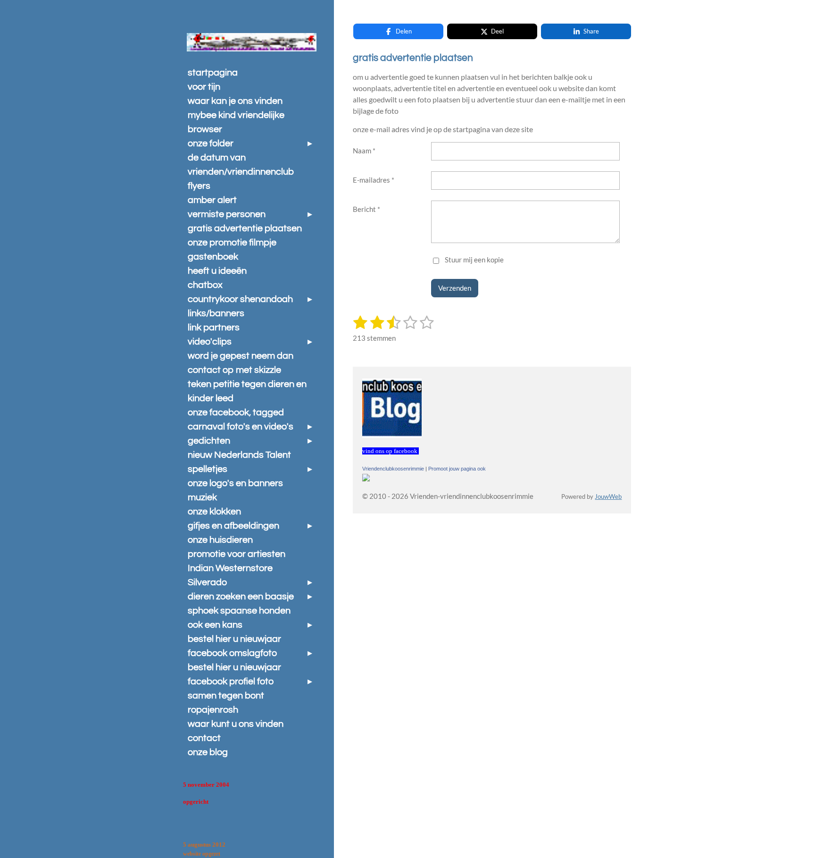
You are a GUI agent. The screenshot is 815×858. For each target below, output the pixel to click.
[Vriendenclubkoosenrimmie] (366, 478)
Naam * (364, 150)
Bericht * (366, 209)
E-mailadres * (373, 180)
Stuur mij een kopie (474, 259)
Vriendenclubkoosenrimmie (393, 468)
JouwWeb (608, 496)
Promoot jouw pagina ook (457, 468)
